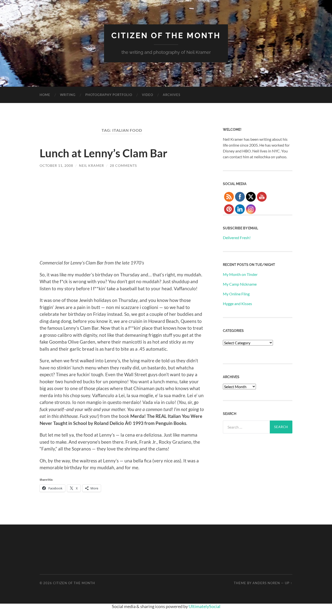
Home (45, 95)
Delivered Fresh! (237, 237)
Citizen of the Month (166, 35)
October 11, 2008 (56, 165)
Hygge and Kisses (237, 303)
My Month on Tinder (240, 274)
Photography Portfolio (108, 95)
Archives (171, 95)
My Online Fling (236, 293)
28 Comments (123, 165)
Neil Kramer (91, 165)
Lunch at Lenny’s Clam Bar (103, 153)
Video (147, 95)
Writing (68, 95)
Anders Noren (266, 583)
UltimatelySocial (204, 606)
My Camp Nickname (240, 284)
